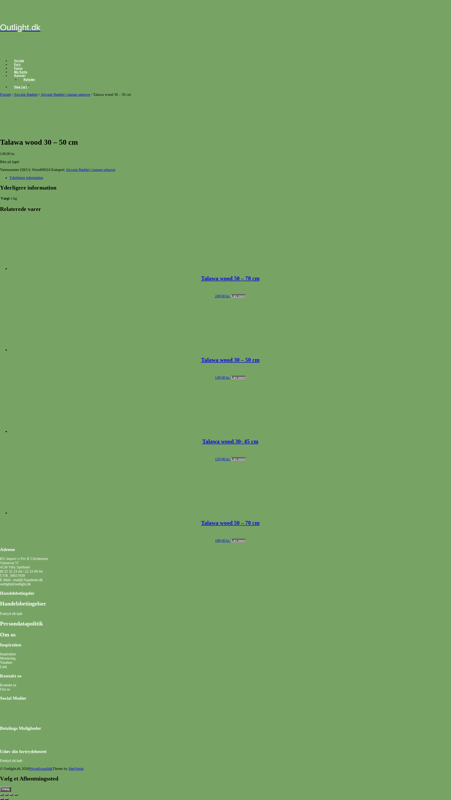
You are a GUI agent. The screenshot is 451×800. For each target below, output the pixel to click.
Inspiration (8, 654)
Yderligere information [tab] (26, 178)
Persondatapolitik (21, 624)
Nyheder (29, 79)
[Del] (11, 795)
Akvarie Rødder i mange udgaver (65, 95)
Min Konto (20, 72)
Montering (8, 658)
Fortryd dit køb (11, 614)
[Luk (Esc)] (16, 795)
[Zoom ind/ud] (2, 795)
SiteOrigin (76, 769)
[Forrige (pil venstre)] (2, 799)
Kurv (17, 64)
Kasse (18, 68)
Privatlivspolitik (40, 769)
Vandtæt (6, 662)
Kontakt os (8, 685)
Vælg (5, 789)
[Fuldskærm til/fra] (6, 795)
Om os (8, 635)
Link (3, 667)
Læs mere (238, 296)
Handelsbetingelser (23, 604)
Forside (19, 60)
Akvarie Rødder (26, 95)
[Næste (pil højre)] (6, 799)
